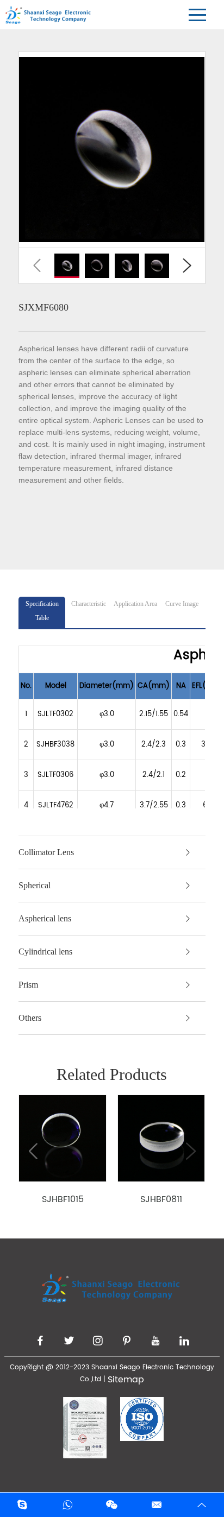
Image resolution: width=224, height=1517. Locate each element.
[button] (36, 265)
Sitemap (126, 1380)
